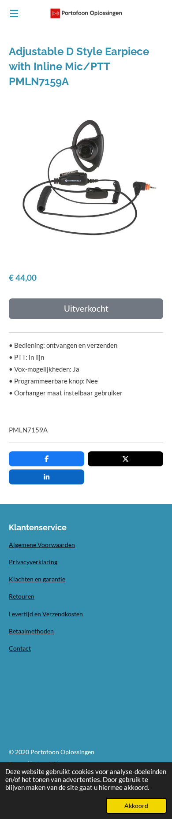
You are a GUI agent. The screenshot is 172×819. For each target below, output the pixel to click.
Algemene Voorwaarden (42, 544)
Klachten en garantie (37, 579)
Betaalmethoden (31, 631)
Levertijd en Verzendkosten (46, 614)
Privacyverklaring (33, 562)
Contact (20, 648)
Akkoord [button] (136, 805)
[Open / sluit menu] (14, 13)
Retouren (21, 596)
